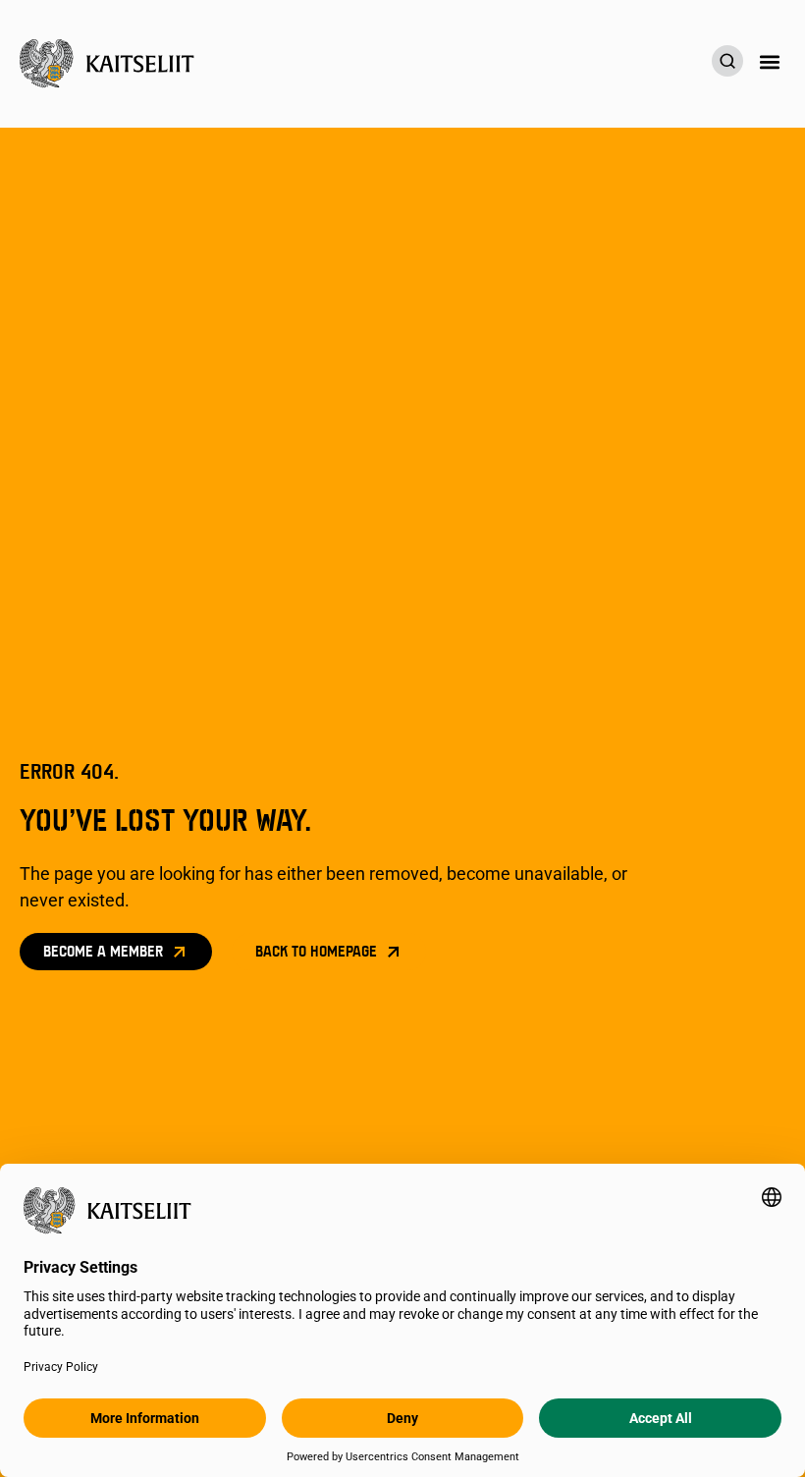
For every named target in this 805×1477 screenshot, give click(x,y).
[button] (769, 61)
